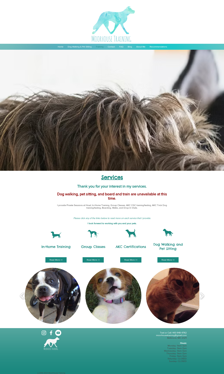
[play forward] (202, 296)
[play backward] (22, 296)
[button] (53, 296)
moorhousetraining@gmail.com (171, 335)
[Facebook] (51, 333)
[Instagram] (44, 333)
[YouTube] (58, 333)
